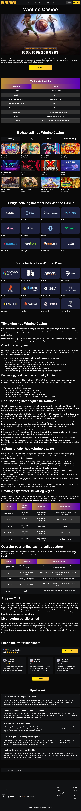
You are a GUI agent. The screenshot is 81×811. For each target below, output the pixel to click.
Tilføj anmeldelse (70, 651)
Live (29, 138)
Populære (9, 138)
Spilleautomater (69, 138)
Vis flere (40, 678)
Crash (49, 138)
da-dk (74, 798)
